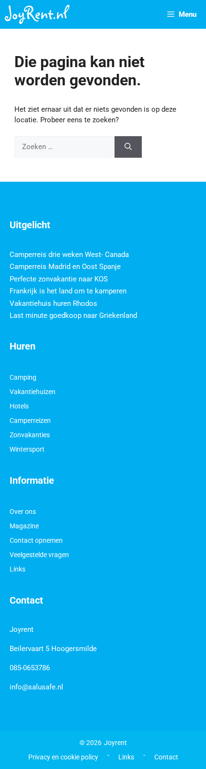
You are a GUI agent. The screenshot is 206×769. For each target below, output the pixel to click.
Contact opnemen (36, 540)
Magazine (24, 526)
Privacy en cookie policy (63, 757)
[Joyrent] (37, 14)
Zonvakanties (30, 435)
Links (17, 569)
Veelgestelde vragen (39, 555)
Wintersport (27, 449)
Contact (166, 757)
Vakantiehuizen (33, 392)
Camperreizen (30, 420)
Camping (23, 377)
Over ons (23, 511)
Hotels (19, 406)
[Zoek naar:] (64, 146)
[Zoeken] (128, 147)
